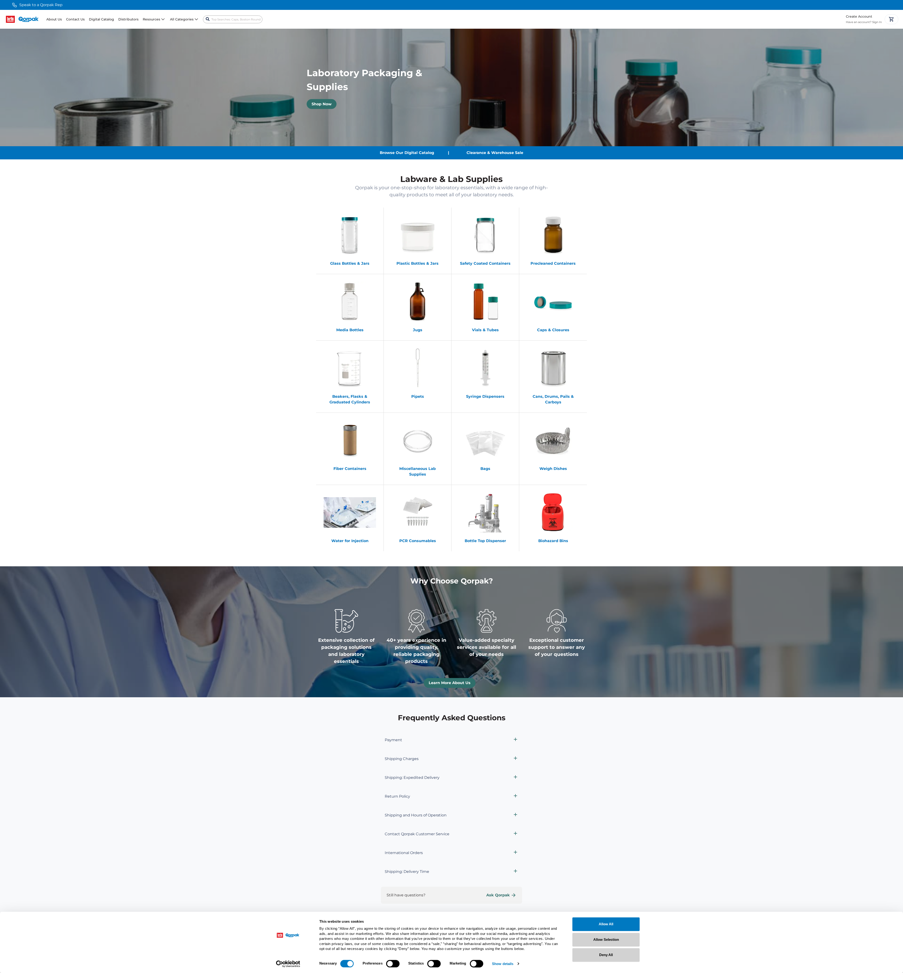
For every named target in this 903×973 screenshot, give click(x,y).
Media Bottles (350, 330)
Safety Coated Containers (485, 263)
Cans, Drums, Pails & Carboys (553, 399)
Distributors (128, 19)
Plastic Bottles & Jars (417, 263)
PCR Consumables (417, 541)
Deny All (606, 955)
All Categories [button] (182, 19)
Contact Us (75, 19)
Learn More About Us (450, 683)
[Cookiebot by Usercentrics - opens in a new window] (288, 963)
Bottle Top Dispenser (485, 541)
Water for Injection (349, 541)
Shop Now (322, 104)
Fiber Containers (349, 468)
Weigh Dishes (553, 468)
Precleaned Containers (553, 263)
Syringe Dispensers (485, 396)
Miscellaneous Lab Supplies (417, 471)
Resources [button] (151, 19)
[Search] (207, 19)
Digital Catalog (101, 19)
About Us (54, 19)
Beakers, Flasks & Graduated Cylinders (349, 399)
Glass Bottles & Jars (349, 263)
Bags (485, 468)
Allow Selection (606, 939)
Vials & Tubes (485, 330)
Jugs (417, 330)
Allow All (606, 924)
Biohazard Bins (553, 541)
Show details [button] (502, 964)
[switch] (393, 963)
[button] (451, 740)
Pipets (417, 396)
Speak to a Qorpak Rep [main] (41, 5)
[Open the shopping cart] (891, 19)
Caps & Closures (553, 330)
